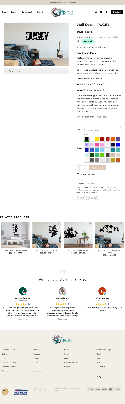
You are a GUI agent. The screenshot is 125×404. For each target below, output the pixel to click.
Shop (4, 12)
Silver (107, 160)
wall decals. (101, 117)
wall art (85, 192)
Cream (87, 160)
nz (90, 190)
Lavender (87, 144)
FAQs (4, 358)
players (94, 190)
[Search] (96, 12)
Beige (118, 155)
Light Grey (102, 160)
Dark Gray (92, 160)
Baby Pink (107, 144)
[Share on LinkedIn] (96, 198)
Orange (113, 139)
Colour (79, 148)
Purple (118, 139)
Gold (113, 160)
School (98, 354)
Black (87, 139)
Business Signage (70, 362)
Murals (66, 358)
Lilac (92, 144)
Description (15, 71)
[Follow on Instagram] (100, 377)
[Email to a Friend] (88, 198)
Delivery (5, 354)
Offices (98, 362)
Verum (56, 390)
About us (36, 354)
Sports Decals (89, 184)
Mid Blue (92, 150)
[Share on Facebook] (79, 198)
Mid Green (97, 155)
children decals (100, 187)
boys (91, 187)
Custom (14, 12)
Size (78, 130)
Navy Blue (113, 144)
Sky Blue (97, 150)
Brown (107, 155)
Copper (118, 160)
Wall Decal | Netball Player (15, 250)
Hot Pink (97, 144)
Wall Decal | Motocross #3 (47, 250)
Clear (119, 127)
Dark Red (102, 139)
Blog (34, 367)
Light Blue (102, 150)
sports (79, 192)
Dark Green (92, 155)
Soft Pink (102, 144)
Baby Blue (107, 150)
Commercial (27, 12)
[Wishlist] (66, 61)
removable (102, 190)
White (92, 139)
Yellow (97, 139)
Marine (98, 358)
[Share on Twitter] (83, 198)
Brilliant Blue (118, 144)
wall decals (93, 192)
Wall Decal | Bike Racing (78, 250)
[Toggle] (6, 71)
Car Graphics (100, 367)
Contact (40, 12)
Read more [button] (22, 319)
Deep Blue (87, 150)
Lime (102, 155)
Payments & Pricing (9, 367)
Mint (87, 155)
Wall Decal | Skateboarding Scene (109, 251)
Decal (108, 187)
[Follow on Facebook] (97, 377)
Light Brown (113, 155)
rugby (109, 190)
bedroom (84, 187)
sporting (116, 190)
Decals (66, 354)
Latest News (37, 371)
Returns (5, 371)
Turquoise (118, 150)
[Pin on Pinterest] (92, 198)
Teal (113, 150)
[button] (101, 12)
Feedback (36, 358)
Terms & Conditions (9, 362)
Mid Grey (97, 160)
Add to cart (98, 168)
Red (107, 139)
